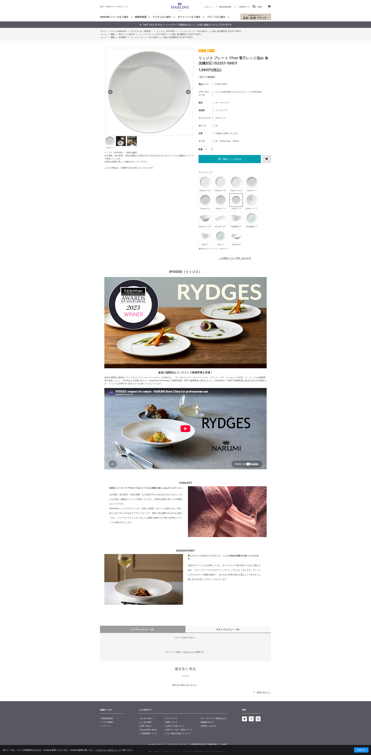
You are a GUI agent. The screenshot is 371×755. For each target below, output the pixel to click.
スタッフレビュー (228, 629)
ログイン (209, 7)
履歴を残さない (264, 692)
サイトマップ (171, 718)
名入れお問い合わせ (148, 729)
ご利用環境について (148, 733)
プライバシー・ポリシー (177, 744)
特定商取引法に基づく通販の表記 (204, 744)
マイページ (106, 726)
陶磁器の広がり (207, 722)
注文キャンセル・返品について (179, 729)
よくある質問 (145, 722)
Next (188, 92)
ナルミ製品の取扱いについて (178, 733)
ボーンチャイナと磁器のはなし (214, 718)
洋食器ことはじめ (208, 726)
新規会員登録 (225, 7)
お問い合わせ (145, 726)
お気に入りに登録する (266, 159)
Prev (110, 92)
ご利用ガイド (244, 7)
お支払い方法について (175, 726)
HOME (223, 744)
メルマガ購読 (107, 722)
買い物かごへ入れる (229, 158)
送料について (171, 722)
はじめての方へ (146, 718)
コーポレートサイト (156, 744)
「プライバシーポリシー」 (107, 750)
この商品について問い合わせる (235, 258)
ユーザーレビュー (142, 629)
